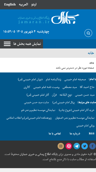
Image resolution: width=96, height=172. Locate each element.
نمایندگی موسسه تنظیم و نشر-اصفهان (74, 118)
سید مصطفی (69, 87)
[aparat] (68, 146)
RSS (91, 133)
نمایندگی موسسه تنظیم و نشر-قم (38, 110)
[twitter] (84, 146)
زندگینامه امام (53, 79)
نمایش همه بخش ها (27, 43)
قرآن (54, 94)
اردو (33, 4)
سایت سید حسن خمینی (36, 102)
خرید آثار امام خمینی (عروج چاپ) (76, 110)
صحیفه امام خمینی (75, 79)
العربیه (23, 4)
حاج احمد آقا (87, 87)
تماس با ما (55, 133)
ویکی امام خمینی (85, 125)
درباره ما (75, 133)
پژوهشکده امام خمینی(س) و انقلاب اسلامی (29, 118)
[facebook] (92, 146)
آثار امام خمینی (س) (38, 94)
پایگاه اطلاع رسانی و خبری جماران (38, 154)
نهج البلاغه (66, 94)
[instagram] (60, 146)
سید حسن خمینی (84, 94)
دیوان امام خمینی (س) (30, 79)
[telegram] (76, 146)
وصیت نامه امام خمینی (46, 87)
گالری (27, 87)
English (10, 4)
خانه (91, 53)
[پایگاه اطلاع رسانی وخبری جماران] (48, 18)
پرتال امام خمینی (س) (63, 102)
